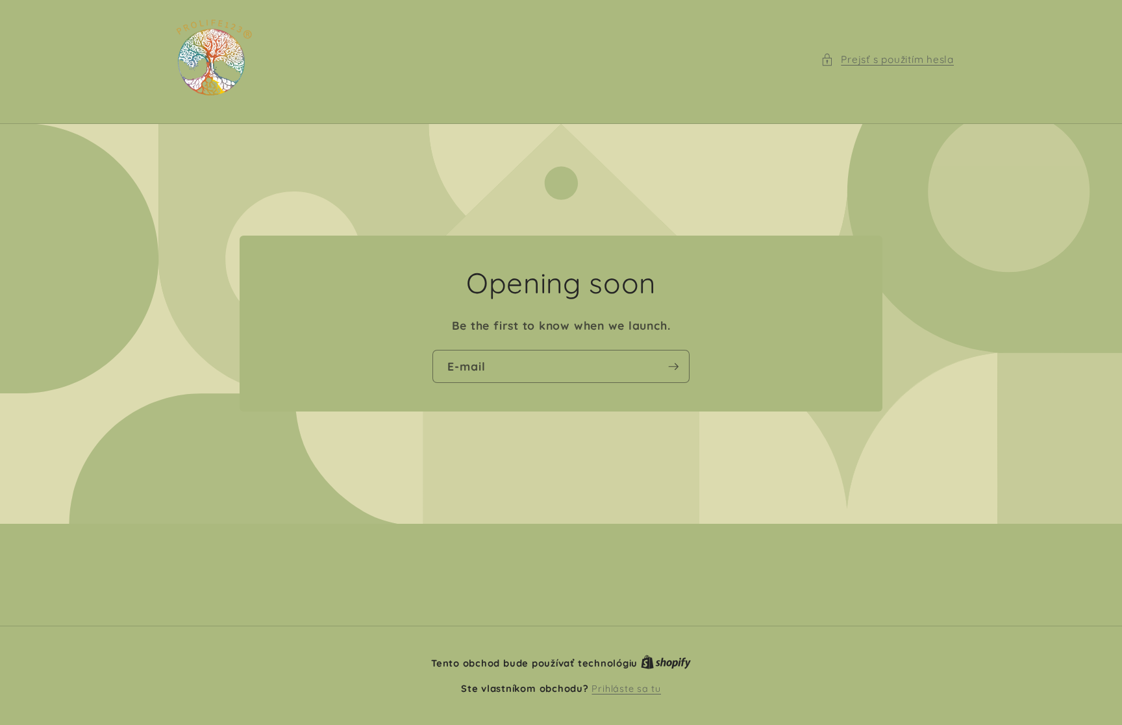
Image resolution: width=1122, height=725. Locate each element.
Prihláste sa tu (626, 688)
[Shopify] (666, 663)
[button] (887, 60)
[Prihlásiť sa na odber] (673, 367)
